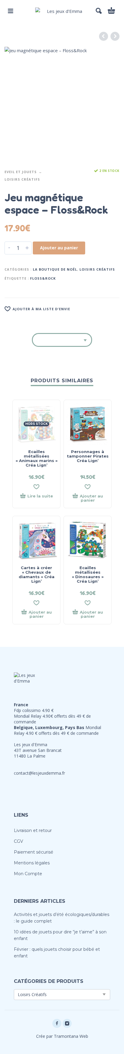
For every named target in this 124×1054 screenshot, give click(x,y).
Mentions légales (32, 863)
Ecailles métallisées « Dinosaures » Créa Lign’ (88, 574)
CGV (18, 841)
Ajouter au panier (59, 248)
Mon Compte (28, 873)
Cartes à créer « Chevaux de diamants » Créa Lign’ (36, 574)
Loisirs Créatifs (22, 179)
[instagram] (67, 1023)
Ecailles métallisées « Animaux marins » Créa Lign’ (36, 458)
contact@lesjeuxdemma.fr (39, 773)
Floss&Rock (43, 278)
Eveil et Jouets (21, 172)
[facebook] (56, 1023)
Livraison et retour (33, 830)
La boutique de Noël (55, 269)
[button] (10, 10)
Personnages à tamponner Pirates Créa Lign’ (88, 456)
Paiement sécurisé (33, 852)
